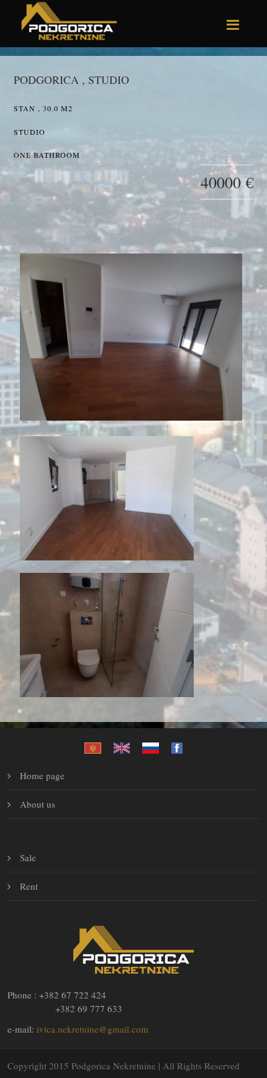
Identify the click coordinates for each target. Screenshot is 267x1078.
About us (37, 804)
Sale (28, 857)
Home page (42, 775)
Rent (29, 886)
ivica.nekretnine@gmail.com (92, 1029)
